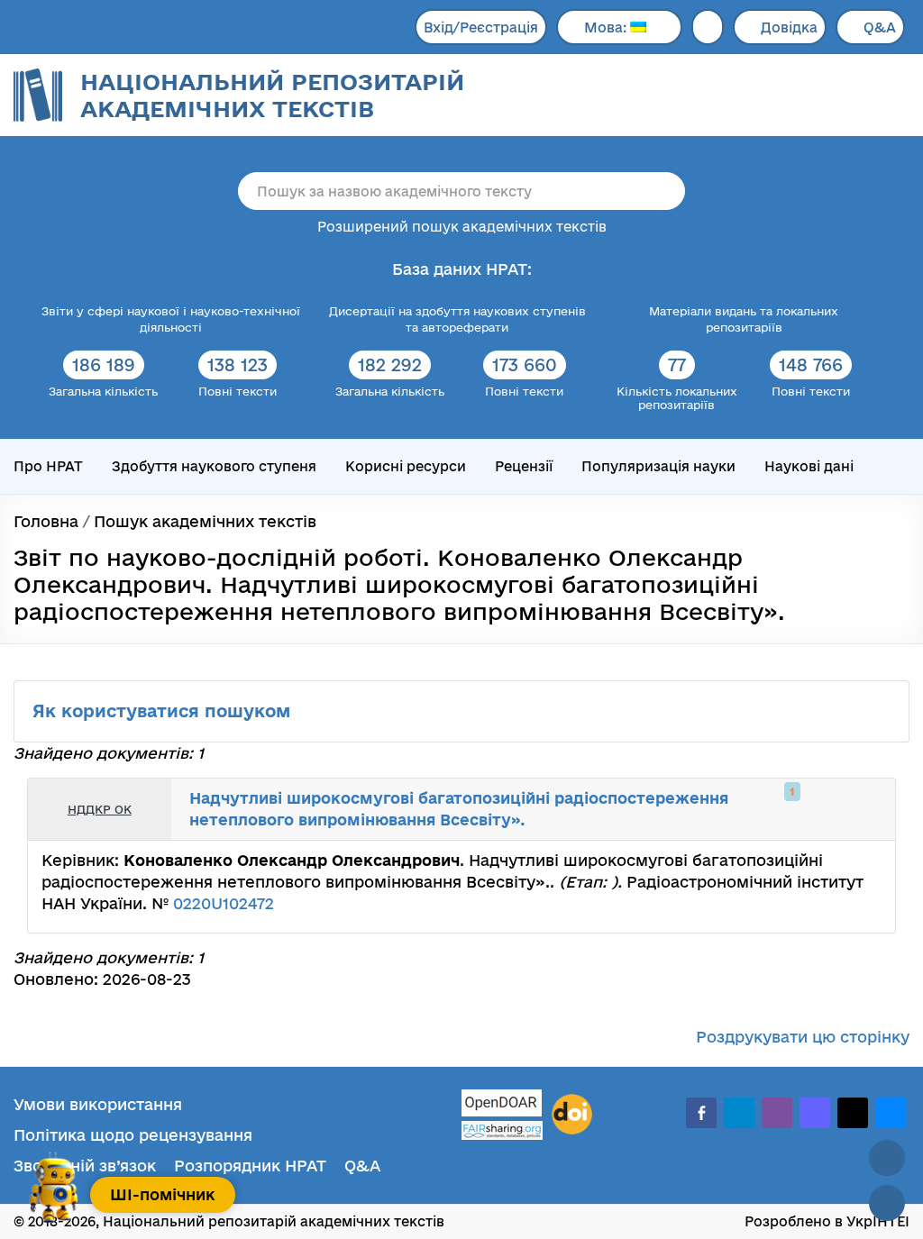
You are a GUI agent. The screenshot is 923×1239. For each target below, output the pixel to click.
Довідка (789, 27)
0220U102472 (223, 903)
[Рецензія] (847, 809)
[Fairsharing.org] (502, 1130)
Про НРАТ (48, 466)
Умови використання (98, 1104)
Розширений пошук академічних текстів (462, 226)
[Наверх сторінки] (887, 1158)
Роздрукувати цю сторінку (802, 1036)
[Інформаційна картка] (807, 809)
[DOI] (572, 1114)
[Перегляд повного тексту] (787, 809)
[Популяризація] (867, 809)
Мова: (607, 27)
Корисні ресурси (405, 466)
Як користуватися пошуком (164, 711)
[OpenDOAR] (502, 1105)
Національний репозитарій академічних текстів (272, 95)
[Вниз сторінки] (887, 1203)
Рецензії (524, 466)
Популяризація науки (658, 466)
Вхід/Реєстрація (481, 27)
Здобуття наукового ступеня (214, 466)
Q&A (880, 27)
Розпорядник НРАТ (250, 1165)
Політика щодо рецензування (133, 1134)
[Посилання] (827, 809)
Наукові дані (809, 466)
